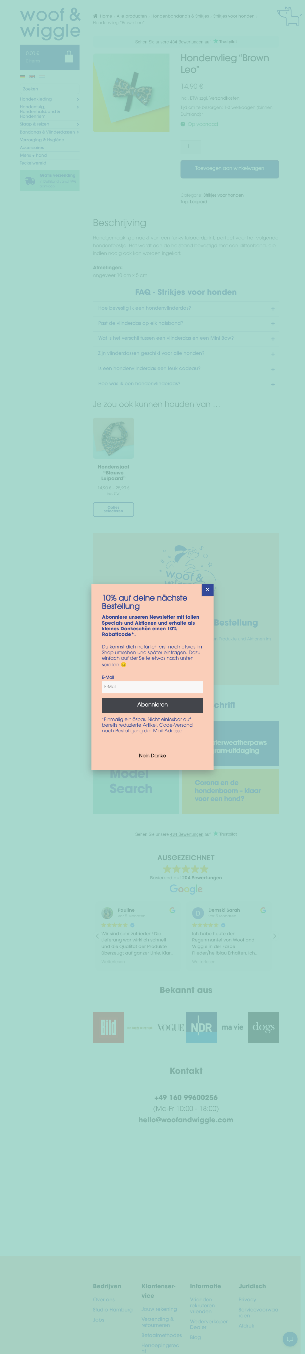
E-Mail (108, 678)
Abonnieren (152, 705)
